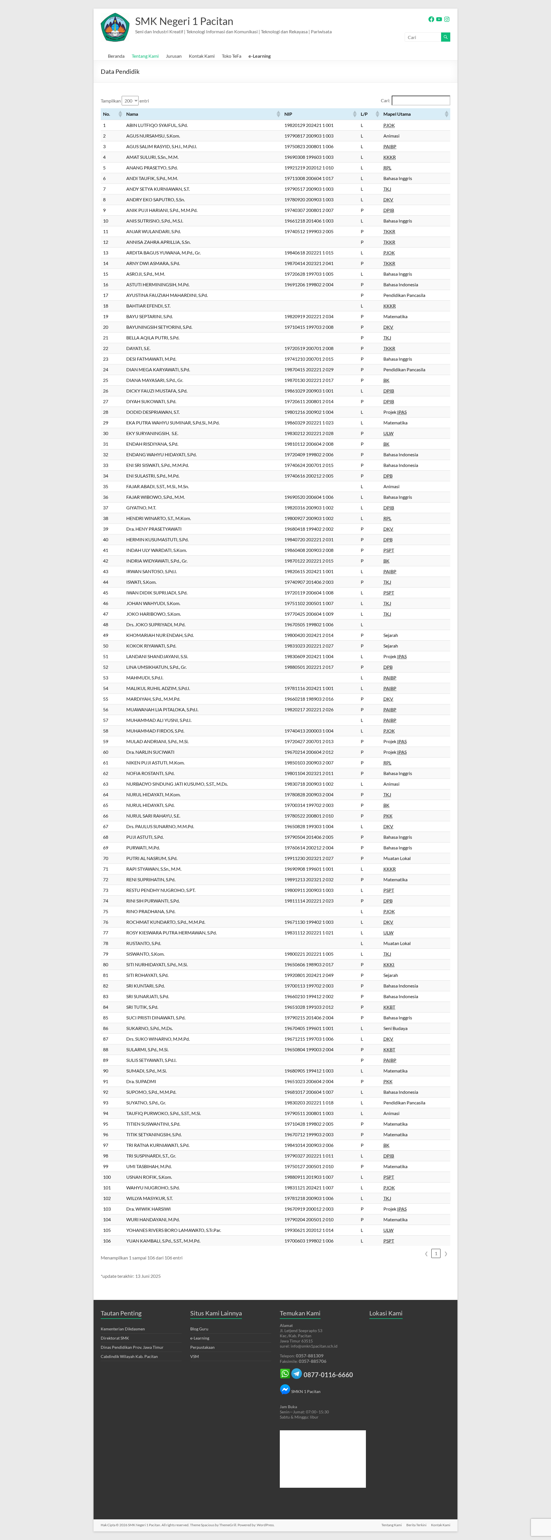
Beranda (116, 56)
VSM (194, 1356)
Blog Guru (199, 1328)
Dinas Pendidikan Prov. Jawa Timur (132, 1347)
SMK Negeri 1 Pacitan (184, 21)
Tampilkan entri (125, 100)
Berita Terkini (416, 1525)
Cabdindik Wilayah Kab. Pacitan (129, 1356)
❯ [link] (446, 1253)
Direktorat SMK (115, 1338)
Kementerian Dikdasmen (123, 1328)
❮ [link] (426, 1253)
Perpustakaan (202, 1347)
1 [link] (436, 1253)
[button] (120, 114)
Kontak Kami (202, 56)
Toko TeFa (231, 56)
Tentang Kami (145, 56)
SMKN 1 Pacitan (305, 1391)
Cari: (385, 100)
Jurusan (174, 56)
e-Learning (260, 56)
